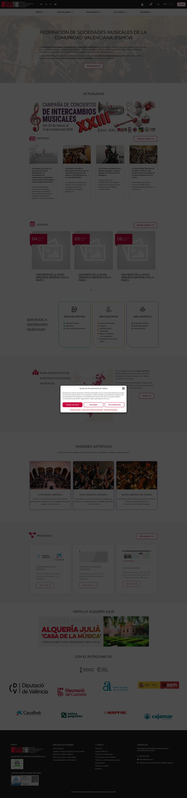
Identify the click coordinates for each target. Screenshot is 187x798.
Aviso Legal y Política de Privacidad (92, 409)
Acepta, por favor (72, 405)
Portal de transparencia (110, 409)
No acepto (93, 405)
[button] (123, 388)
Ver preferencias (114, 405)
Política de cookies (75, 409)
